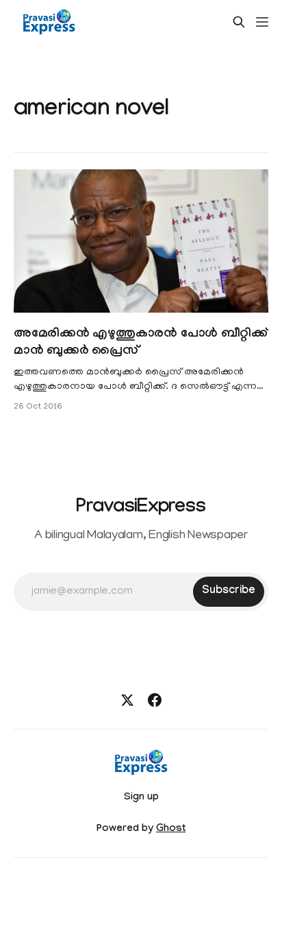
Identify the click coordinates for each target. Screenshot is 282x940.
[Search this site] (239, 22)
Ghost (170, 829)
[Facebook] (155, 700)
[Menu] (262, 22)
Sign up (141, 798)
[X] (127, 700)
